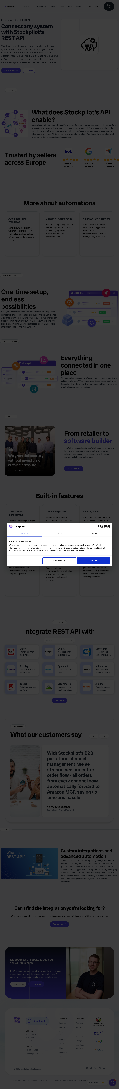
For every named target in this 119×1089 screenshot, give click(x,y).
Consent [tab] (24, 533)
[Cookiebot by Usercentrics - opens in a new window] (100, 526)
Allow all (93, 561)
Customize (57, 561)
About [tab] (94, 533)
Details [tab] (59, 533)
